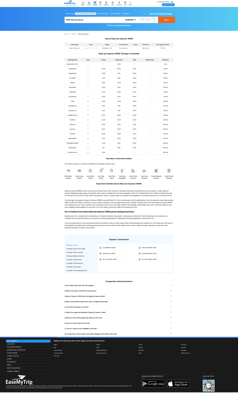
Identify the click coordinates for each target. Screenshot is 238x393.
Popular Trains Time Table (76, 249)
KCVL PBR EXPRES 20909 (149, 259)
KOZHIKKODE (72, 97)
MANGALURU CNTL (72, 64)
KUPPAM (72, 134)
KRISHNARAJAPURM (72, 143)
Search (166, 20)
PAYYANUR (72, 78)
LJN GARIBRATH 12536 (109, 248)
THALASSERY (72, 87)
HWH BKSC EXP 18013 (108, 253)
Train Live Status (115, 13)
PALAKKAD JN (72, 111)
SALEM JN (72, 129)
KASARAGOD (72, 69)
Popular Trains (72, 245)
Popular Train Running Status (77, 270)
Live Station (125, 13)
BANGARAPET (72, 138)
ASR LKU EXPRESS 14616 (109, 259)
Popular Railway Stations (75, 256)
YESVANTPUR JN (72, 152)
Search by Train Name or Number (85, 13)
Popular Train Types (74, 267)
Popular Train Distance (75, 263)
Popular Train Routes (74, 260)
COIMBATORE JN (72, 115)
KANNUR (72, 83)
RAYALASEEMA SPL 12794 (149, 253)
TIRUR (72, 101)
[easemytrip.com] (70, 3)
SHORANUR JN (72, 106)
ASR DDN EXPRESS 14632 (149, 248)
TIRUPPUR (72, 120)
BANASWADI (72, 148)
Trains (73, 34)
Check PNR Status (102, 13)
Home (67, 34)
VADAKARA (72, 92)
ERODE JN (72, 124)
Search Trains (70, 13)
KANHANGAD (72, 73)
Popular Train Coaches (75, 252)
